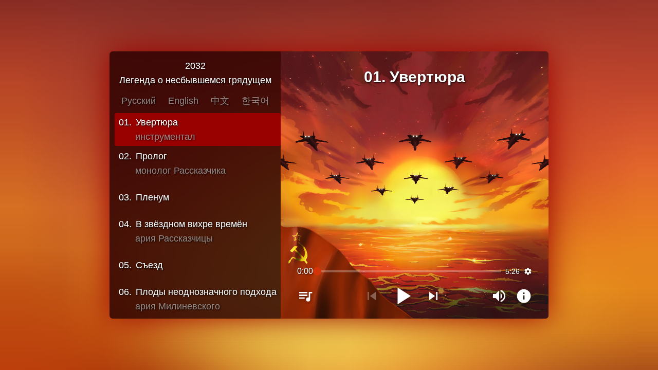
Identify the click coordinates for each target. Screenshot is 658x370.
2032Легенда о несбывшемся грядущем (195, 73)
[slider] (409, 271)
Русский (138, 101)
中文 (220, 101)
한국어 (255, 101)
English (183, 101)
